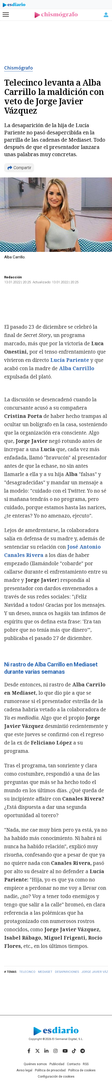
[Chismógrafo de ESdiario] (56, 14)
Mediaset (45, 972)
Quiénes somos (35, 1064)
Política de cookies (82, 1070)
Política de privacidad (50, 1070)
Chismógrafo (18, 68)
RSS (86, 1064)
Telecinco (27, 972)
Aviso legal (24, 1070)
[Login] (106, 14)
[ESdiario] (14, 6)
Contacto (73, 1064)
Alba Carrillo (76, 368)
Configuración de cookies (56, 1076)
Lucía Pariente (69, 360)
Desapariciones (67, 972)
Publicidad (56, 1064)
